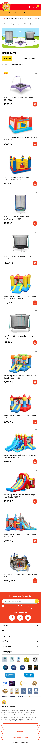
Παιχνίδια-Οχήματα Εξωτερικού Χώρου (17, 24)
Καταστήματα (34, 2)
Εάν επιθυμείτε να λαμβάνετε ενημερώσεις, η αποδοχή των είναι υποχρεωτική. (21, 607)
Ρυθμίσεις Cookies (19, 726)
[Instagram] (20, 617)
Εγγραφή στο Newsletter (20, 596)
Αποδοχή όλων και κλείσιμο (20, 737)
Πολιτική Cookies (20, 721)
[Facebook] (12, 617)
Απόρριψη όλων (20, 731)
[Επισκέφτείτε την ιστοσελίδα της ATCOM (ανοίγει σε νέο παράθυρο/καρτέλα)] (20, 742)
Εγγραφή (37, 601)
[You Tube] (28, 617)
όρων (16, 608)
